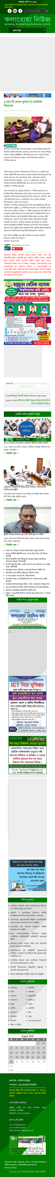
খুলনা (12, 1004)
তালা (12, 991)
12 (22, 1052)
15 (38, 1052)
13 (27, 1052)
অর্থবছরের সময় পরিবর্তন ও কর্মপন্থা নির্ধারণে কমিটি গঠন (25, 569)
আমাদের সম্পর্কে (10, 1162)
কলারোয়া (13, 987)
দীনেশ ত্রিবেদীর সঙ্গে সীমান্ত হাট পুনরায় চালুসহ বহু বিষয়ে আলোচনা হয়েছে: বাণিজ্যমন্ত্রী (26, 560)
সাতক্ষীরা (31, 987)
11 (17, 1052)
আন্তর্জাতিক (32, 996)
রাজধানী (17, 383)
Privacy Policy (10, 1167)
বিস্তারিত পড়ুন (11, 453)
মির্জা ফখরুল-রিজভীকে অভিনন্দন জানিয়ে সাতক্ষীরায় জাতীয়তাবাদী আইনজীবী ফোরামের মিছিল (28, 936)
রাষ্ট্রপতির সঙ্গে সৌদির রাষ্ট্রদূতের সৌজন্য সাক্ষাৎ (22, 572)
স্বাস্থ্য (29, 1016)
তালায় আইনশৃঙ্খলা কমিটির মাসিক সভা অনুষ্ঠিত (27, 974)
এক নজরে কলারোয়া (38, 1162)
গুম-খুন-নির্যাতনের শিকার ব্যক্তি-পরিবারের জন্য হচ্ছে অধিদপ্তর (27, 587)
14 (33, 1052)
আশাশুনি (31, 991)
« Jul (11, 1070)
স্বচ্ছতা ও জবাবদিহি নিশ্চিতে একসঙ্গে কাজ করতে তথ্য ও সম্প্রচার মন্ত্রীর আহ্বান (28, 594)
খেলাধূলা (13, 1016)
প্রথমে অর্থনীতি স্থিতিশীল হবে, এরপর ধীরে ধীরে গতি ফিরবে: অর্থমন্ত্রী (27, 554)
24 (11, 1062)
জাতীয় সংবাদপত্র (10, 1164)
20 (27, 1057)
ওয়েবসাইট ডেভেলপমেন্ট (27, 1164)
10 (11, 1052)
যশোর (30, 1004)
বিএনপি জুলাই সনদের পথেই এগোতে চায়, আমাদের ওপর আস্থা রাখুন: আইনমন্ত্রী (28, 565)
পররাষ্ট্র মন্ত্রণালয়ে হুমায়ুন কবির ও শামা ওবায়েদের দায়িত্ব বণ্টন (27, 584)
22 (38, 1057)
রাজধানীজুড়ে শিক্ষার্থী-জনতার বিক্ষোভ (21, 395)
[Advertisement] (27, 64)
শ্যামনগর (13, 1000)
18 (17, 1057)
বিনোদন (13, 1020)
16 (44, 1052)
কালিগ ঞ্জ (31, 1000)
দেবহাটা (13, 996)
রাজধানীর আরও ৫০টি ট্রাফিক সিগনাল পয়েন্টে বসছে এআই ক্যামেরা (26, 579)
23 (44, 1057)
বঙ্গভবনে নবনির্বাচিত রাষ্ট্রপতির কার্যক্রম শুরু (21, 590)
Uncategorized (34, 1020)
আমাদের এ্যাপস (23, 1162)
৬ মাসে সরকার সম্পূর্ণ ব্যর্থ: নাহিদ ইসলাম (20, 575)
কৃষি (29, 1012)
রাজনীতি (31, 1008)
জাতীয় (23, 383)
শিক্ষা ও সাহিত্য (39, 383)
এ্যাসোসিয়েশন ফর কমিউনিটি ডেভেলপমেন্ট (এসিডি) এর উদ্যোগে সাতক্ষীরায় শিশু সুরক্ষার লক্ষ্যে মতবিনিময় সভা (28, 953)
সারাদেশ (29, 383)
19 (22, 1057)
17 (11, 1057)
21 (33, 1057)
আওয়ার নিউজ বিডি (16, 1090)
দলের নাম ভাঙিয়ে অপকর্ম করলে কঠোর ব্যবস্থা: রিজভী (25, 550)
